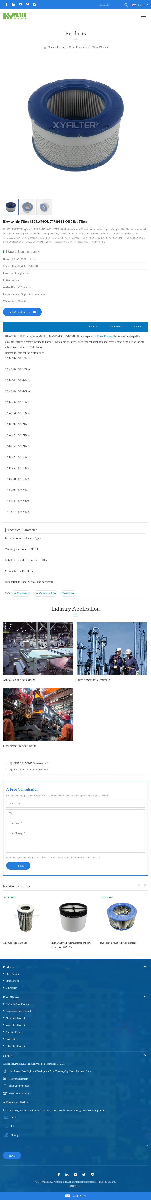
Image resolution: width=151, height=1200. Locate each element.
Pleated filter (68, 593)
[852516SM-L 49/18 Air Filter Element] (122, 916)
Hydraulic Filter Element (17, 1004)
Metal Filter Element (15, 1018)
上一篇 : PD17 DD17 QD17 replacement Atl (26, 763)
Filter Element (77, 47)
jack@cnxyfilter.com (20, 311)
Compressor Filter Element (18, 1011)
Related (138, 326)
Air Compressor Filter (45, 593)
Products (62, 47)
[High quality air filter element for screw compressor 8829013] (73, 916)
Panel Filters (11, 1039)
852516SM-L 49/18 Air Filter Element (117, 942)
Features (92, 326)
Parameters (115, 326)
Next (145, 886)
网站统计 (75, 1186)
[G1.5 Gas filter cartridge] (25, 916)
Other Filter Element (15, 1046)
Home (51, 47)
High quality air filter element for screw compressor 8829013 (71, 945)
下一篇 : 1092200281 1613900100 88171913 (26, 769)
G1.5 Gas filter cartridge (15, 942)
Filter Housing (12, 980)
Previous (139, 886)
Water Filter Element (15, 1025)
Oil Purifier (11, 988)
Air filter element (98, 47)
